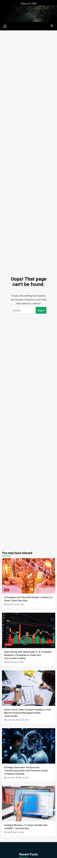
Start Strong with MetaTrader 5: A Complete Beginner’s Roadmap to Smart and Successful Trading (28, 655)
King (8, 604)
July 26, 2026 (18, 604)
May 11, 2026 (23, 778)
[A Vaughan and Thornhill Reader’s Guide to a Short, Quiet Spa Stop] (28, 576)
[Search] (52, 26)
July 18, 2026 (18, 662)
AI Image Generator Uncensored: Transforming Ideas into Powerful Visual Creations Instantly (26, 770)
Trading (8, 645)
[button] (5, 26)
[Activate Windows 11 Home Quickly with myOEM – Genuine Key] (28, 803)
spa (6, 590)
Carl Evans (11, 720)
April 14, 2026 (18, 832)
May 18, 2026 (23, 720)
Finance (8, 702)
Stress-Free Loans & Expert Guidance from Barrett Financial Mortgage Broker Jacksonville (27, 712)
